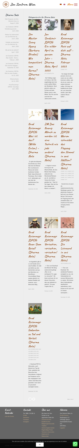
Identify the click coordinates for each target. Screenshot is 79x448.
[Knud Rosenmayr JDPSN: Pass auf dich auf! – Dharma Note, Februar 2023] (67, 24)
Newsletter (26, 417)
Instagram (26, 421)
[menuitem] (71, 4)
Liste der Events (9, 416)
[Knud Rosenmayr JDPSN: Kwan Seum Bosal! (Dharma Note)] (35, 222)
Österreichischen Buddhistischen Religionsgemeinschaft (48, 421)
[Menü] (71, 4)
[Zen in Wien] (6, 4)
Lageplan (62, 428)
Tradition (44, 425)
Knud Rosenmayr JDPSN (66, 263)
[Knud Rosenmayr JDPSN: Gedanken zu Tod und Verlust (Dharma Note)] (35, 308)
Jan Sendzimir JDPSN (49, 73)
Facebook (26, 419)
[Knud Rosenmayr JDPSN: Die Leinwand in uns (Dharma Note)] (67, 222)
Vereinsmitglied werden (48, 428)
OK (40, 444)
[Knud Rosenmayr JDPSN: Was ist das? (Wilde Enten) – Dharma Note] (35, 114)
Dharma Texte (64, 69)
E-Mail (25, 415)
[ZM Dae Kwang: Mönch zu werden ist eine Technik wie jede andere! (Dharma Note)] (51, 114)
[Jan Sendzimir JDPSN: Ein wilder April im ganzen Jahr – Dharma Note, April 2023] (51, 24)
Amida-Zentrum (64, 415)
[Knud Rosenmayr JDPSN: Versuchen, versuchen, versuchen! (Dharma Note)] (51, 222)
